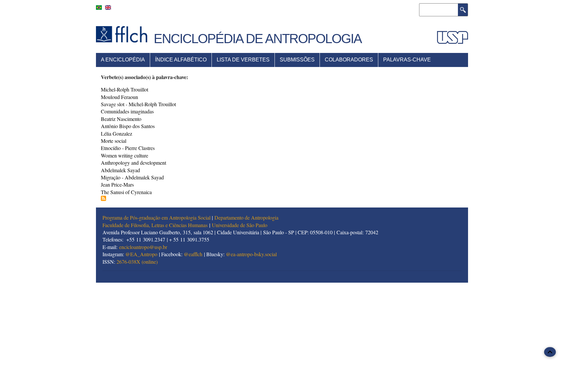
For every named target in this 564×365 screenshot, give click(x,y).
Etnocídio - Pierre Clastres (128, 147)
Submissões (297, 59)
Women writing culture (124, 155)
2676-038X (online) (137, 261)
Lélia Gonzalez (116, 133)
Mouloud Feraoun (119, 96)
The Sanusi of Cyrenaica (126, 192)
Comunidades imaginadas (127, 111)
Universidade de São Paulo (239, 225)
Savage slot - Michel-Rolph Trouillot (138, 104)
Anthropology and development (133, 162)
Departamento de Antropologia (246, 217)
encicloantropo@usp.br (143, 246)
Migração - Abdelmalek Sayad (132, 177)
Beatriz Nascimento (121, 118)
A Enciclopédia (123, 59)
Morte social (113, 140)
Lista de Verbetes (243, 59)
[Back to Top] (550, 352)
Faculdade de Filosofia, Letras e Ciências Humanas (155, 225)
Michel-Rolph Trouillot (124, 89)
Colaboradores (349, 59)
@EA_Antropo (141, 254)
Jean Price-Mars (117, 184)
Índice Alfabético (181, 59)
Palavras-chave (407, 59)
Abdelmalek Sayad (120, 170)
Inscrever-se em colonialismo (103, 198)
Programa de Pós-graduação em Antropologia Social (156, 217)
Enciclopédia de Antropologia (258, 38)
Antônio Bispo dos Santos (128, 126)
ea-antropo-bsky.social (254, 254)
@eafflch (193, 254)
